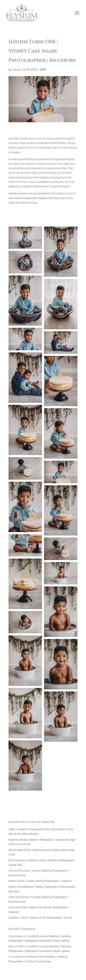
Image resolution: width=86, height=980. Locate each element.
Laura (16, 69)
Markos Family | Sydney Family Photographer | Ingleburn (40, 880)
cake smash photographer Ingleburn (29, 197)
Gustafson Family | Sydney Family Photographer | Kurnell (40, 917)
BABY (43, 69)
